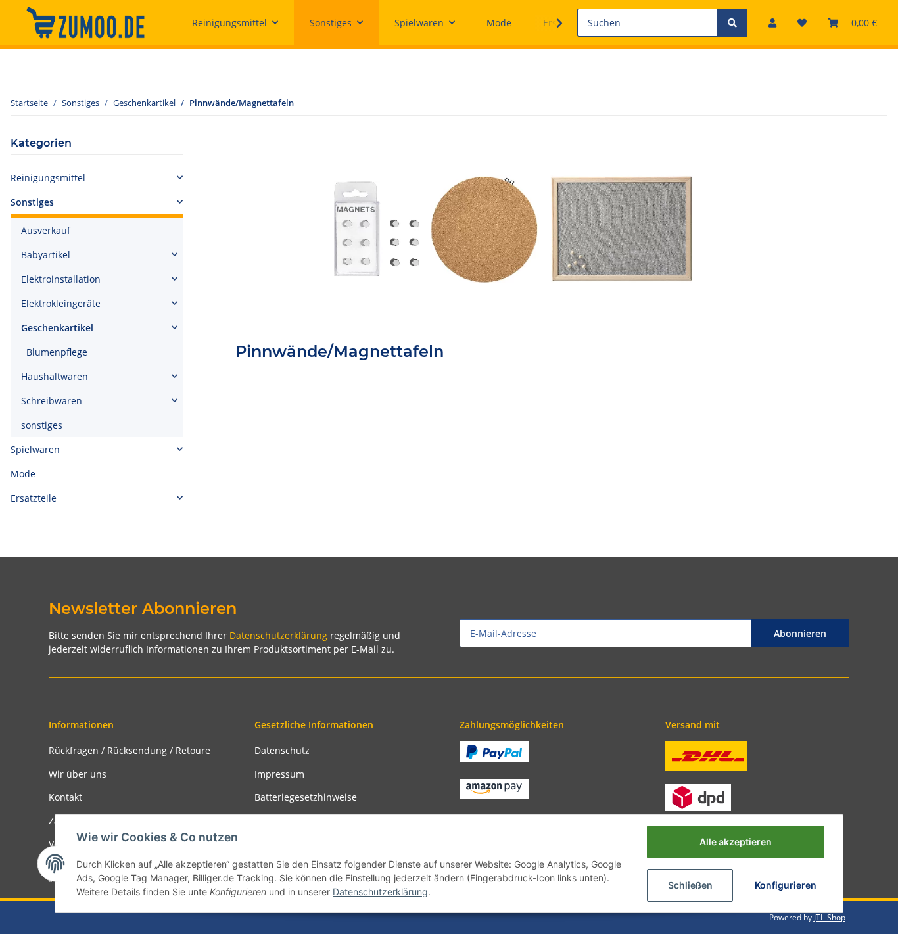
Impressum (279, 774)
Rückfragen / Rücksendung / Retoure (129, 750)
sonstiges (41, 425)
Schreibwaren (51, 400)
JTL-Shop (829, 917)
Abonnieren (800, 633)
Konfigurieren (785, 885)
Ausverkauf (45, 230)
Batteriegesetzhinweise (305, 797)
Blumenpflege (56, 352)
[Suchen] (732, 23)
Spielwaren (35, 449)
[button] (772, 22)
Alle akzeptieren (735, 841)
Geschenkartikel (57, 327)
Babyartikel (45, 254)
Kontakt (65, 797)
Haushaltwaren (54, 376)
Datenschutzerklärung (278, 635)
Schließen (690, 885)
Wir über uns (77, 774)
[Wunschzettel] (802, 22)
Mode (23, 473)
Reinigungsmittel (48, 178)
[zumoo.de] (85, 22)
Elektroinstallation (61, 279)
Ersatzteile (34, 498)
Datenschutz (282, 750)
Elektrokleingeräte (61, 303)
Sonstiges (32, 202)
